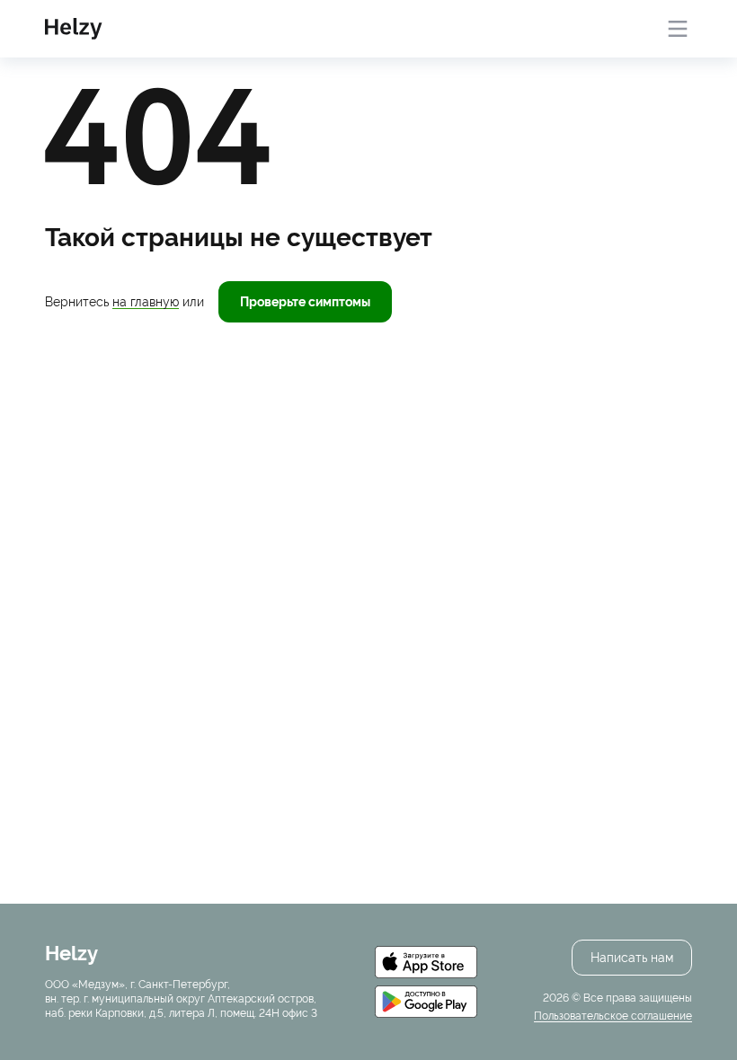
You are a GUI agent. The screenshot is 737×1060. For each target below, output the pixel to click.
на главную (145, 302)
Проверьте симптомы (305, 302)
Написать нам (631, 957)
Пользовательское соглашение (613, 1016)
